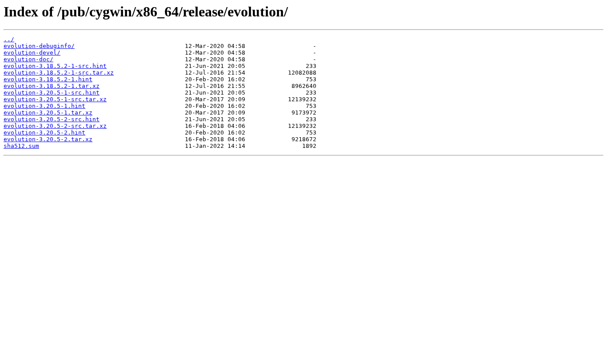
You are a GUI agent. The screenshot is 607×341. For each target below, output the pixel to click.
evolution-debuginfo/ (39, 46)
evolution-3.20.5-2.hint (44, 132)
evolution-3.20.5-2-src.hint (52, 119)
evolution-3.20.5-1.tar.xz (48, 112)
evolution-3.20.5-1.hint (44, 106)
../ (9, 39)
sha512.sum (21, 146)
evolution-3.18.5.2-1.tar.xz (52, 86)
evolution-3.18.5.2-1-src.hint (55, 66)
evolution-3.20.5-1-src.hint (52, 92)
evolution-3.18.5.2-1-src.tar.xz (59, 72)
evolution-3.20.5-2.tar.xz (48, 139)
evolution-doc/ (28, 59)
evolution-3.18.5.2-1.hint (48, 79)
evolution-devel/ (32, 52)
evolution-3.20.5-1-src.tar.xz (55, 99)
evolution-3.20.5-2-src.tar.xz (55, 126)
